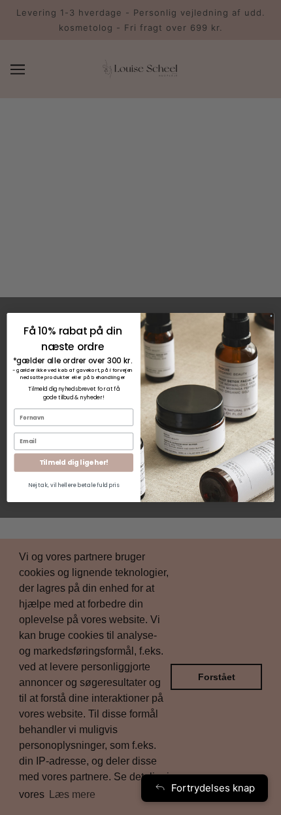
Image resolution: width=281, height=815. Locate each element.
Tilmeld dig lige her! (73, 462)
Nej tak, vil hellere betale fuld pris (73, 485)
